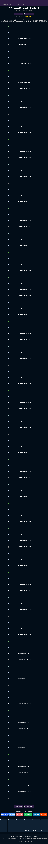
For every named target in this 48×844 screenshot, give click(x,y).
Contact (35, 836)
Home (12, 836)
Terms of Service (27, 836)
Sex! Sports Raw (4, 830)
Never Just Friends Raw (22, 830)
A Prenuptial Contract (28, 16)
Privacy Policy (19, 836)
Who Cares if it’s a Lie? (38, 830)
